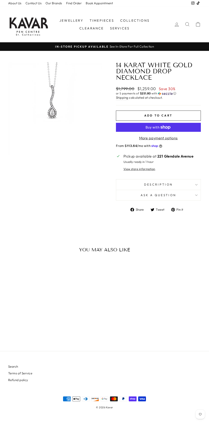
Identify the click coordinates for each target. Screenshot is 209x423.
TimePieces (102, 20)
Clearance (91, 28)
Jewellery (71, 20)
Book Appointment (99, 3)
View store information (139, 169)
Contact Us (34, 3)
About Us (14, 3)
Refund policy (18, 380)
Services (120, 28)
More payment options (158, 138)
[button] (158, 93)
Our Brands (54, 3)
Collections (135, 20)
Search (13, 366)
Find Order (74, 3)
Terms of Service (20, 373)
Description (158, 184)
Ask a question (158, 195)
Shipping (122, 98)
